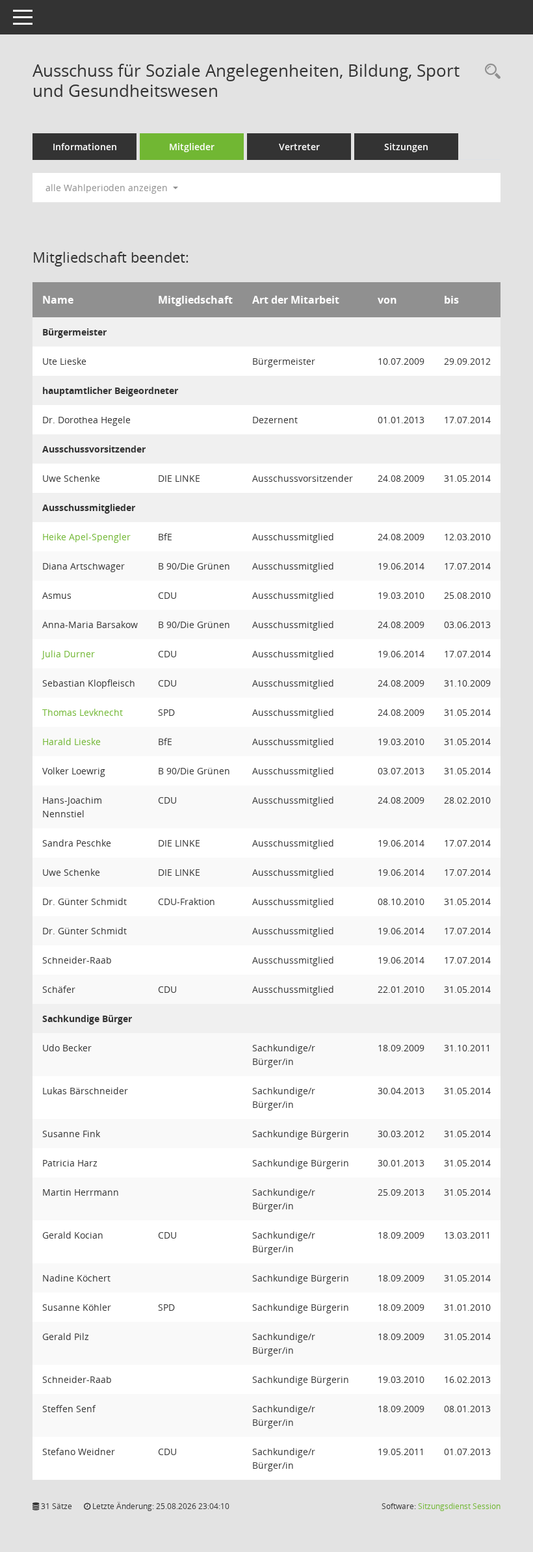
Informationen (85, 146)
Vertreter (299, 146)
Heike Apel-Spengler (86, 537)
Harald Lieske (71, 741)
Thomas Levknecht (82, 712)
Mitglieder (191, 146)
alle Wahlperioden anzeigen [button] (108, 187)
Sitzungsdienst (459, 1506)
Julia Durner (68, 654)
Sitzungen (406, 146)
